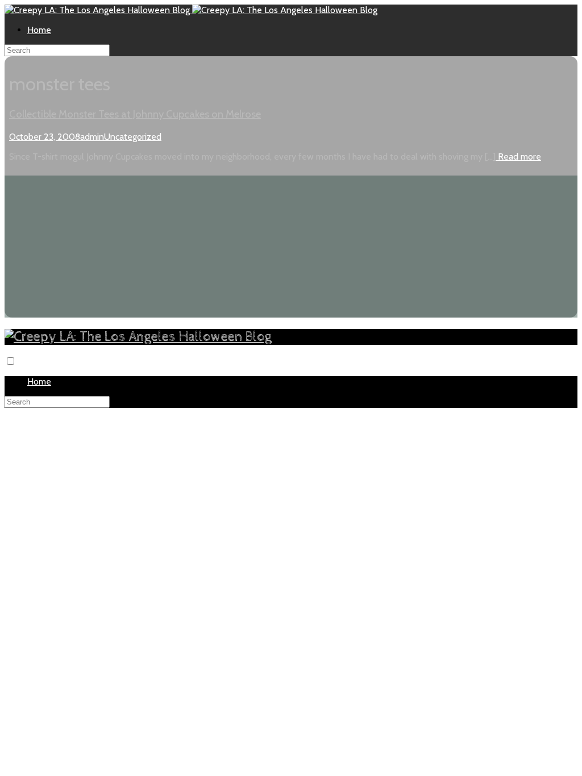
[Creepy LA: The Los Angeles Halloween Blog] (98, 10)
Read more (518, 156)
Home (39, 29)
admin (92, 136)
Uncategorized (132, 136)
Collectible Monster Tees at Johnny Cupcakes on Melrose (135, 113)
